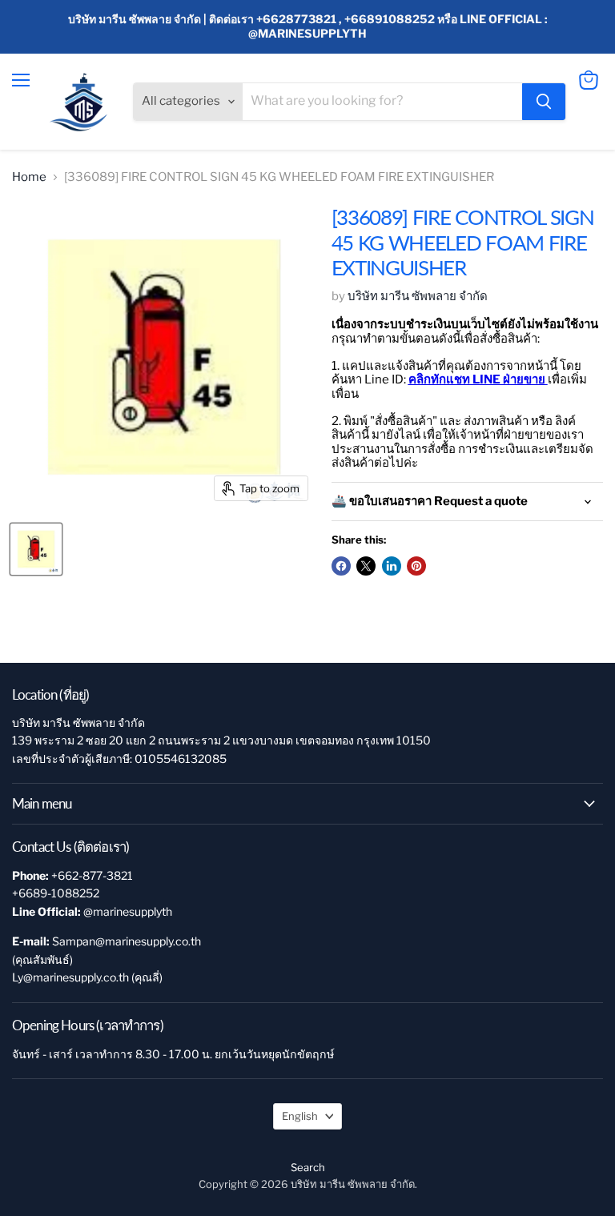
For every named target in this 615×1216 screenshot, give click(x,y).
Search (308, 1167)
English (300, 1116)
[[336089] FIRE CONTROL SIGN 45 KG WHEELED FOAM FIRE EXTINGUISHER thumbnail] (36, 549)
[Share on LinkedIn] (391, 566)
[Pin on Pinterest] (416, 566)
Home (29, 177)
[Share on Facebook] (341, 566)
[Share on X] (366, 566)
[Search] (543, 101)
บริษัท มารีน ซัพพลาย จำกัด (418, 296)
